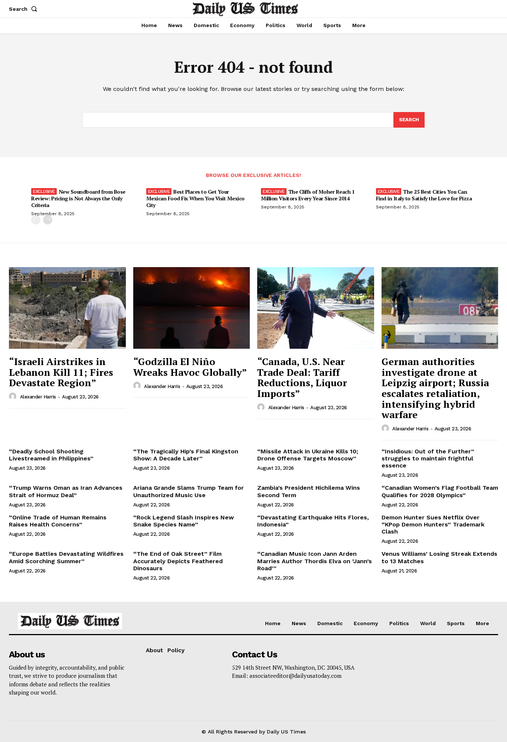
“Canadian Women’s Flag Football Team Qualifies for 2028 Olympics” (440, 491)
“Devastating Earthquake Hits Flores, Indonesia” (313, 521)
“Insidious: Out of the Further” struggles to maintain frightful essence (428, 458)
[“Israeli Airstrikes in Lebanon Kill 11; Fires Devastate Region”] (67, 308)
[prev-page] (35, 219)
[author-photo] (14, 397)
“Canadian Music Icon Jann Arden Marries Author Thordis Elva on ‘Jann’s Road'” (314, 560)
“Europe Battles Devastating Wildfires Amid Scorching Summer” (66, 557)
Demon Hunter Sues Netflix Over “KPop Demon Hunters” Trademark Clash (433, 524)
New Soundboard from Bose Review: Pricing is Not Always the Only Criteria (78, 198)
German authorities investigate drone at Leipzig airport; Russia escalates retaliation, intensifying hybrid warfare (435, 388)
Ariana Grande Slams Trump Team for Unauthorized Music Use (188, 491)
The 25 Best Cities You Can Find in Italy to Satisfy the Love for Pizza (424, 195)
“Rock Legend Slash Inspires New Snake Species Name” (183, 521)
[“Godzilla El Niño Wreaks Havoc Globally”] (191, 308)
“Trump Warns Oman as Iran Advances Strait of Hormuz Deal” (65, 491)
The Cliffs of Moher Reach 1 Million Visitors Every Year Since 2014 (307, 195)
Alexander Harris (38, 397)
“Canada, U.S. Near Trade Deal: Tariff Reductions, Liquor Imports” (302, 377)
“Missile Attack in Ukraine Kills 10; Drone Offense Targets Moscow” (307, 455)
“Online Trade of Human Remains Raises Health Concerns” (58, 521)
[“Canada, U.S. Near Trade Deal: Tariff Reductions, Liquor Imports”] (315, 308)
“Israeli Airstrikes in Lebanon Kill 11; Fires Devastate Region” (61, 372)
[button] (24, 9)
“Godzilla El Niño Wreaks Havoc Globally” (190, 366)
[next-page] (47, 219)
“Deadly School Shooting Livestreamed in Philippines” (51, 455)
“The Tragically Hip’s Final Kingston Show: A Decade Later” (185, 455)
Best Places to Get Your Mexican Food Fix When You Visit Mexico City (195, 198)
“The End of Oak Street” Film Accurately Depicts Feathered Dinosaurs (178, 560)
